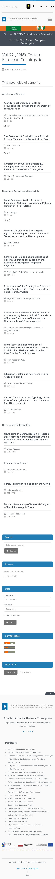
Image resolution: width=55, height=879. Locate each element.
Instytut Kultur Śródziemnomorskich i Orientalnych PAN (29, 765)
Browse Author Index (13, 571)
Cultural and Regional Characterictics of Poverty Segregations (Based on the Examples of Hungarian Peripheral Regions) (26, 261)
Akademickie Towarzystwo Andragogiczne (24, 752)
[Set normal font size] (46, 6)
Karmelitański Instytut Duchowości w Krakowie (26, 772)
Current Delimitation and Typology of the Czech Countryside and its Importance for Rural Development (27, 400)
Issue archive (10, 576)
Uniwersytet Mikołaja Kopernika (20, 815)
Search (12, 551)
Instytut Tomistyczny (16, 769)
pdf (8, 126)
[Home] (19, 19)
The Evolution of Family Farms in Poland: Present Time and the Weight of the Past (26, 138)
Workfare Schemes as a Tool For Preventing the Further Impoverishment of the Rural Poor (27, 105)
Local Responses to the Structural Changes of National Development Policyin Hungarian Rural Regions (27, 203)
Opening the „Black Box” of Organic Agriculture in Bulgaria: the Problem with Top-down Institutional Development (26, 233)
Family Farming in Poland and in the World (27, 483)
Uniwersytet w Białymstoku (18, 818)
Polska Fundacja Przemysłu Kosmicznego (24, 792)
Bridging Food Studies (16, 463)
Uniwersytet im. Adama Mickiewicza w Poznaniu (26, 808)
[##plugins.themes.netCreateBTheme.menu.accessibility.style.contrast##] (28, 6)
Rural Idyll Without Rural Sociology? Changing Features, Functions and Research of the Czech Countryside (23, 166)
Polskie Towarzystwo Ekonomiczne (21, 795)
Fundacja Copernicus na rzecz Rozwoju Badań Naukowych (30, 756)
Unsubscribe (25, 672)
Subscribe (10, 672)
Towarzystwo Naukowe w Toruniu (21, 805)
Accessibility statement (27, 868)
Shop (27, 875)
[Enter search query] (27, 544)
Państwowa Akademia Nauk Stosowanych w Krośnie (28, 779)
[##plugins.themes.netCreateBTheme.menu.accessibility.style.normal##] (33, 6)
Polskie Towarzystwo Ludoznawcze (21, 798)
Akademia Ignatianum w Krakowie (21, 749)
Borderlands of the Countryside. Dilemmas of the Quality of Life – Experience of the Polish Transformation (27, 289)
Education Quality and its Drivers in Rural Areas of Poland (26, 375)
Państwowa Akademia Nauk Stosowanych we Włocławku (30, 782)
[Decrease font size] (40, 6)
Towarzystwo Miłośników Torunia (20, 802)
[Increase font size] (52, 6)
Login (11, 622)
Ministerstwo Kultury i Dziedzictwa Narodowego (26, 775)
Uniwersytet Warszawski (17, 821)
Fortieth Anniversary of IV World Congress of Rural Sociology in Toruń (27, 506)
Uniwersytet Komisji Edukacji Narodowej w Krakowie (28, 812)
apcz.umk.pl (27, 731)
